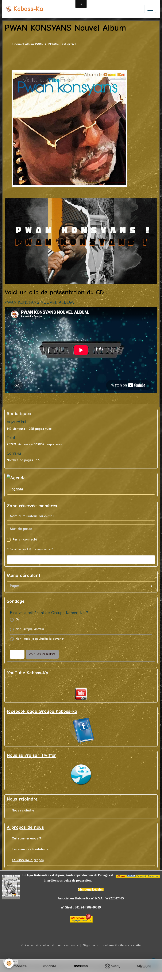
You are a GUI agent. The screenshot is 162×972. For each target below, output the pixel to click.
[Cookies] (9, 963)
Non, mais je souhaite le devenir (40, 639)
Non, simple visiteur (30, 629)
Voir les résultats (42, 654)
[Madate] (50, 966)
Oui (18, 619)
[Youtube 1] (81, 694)
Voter (17, 654)
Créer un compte (16, 549)
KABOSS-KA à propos (28, 860)
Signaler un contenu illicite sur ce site (112, 945)
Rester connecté (24, 539)
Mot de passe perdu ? (41, 549)
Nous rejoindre (23, 810)
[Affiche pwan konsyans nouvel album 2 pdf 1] (81, 241)
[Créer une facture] (144, 966)
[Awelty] (112, 966)
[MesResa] (81, 966)
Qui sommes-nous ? (26, 838)
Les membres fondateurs (30, 849)
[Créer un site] (18, 966)
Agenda (17, 489)
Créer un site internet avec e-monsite (49, 945)
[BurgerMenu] (150, 9)
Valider (81, 560)
